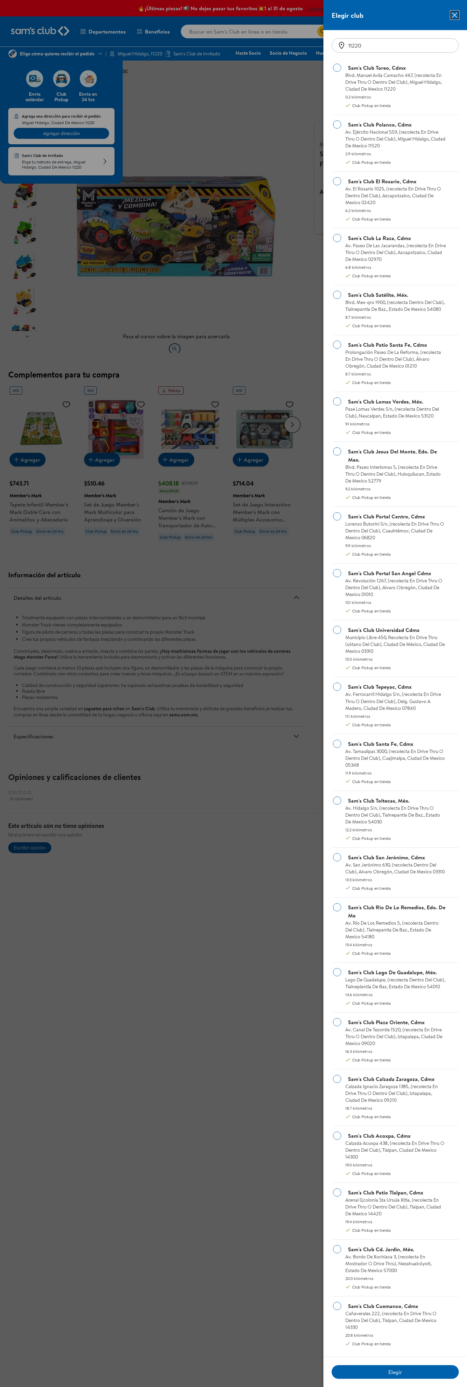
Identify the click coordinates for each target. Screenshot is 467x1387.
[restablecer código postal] (341, 45)
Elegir (395, 1372)
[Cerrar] (455, 15)
